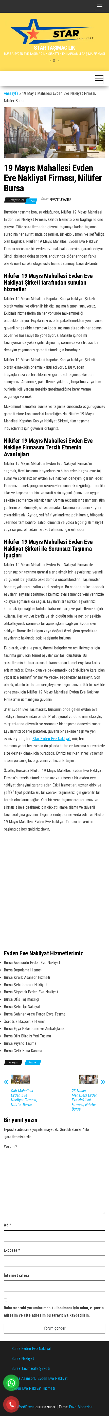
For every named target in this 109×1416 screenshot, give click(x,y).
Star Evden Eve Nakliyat (51, 738)
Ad (7, 1225)
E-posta (12, 1250)
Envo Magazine (81, 1407)
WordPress (25, 1407)
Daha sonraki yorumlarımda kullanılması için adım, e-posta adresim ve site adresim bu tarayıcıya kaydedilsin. (54, 1311)
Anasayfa (11, 93)
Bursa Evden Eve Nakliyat (31, 1348)
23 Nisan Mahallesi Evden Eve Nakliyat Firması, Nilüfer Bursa (85, 1100)
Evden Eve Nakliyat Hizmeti (33, 1388)
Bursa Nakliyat (22, 1358)
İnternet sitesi (16, 1275)
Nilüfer (33, 1062)
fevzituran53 (60, 200)
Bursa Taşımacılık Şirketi (30, 1368)
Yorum (10, 1146)
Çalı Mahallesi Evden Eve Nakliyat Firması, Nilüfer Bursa (24, 1098)
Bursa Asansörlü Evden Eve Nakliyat (39, 1378)
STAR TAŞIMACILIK (54, 48)
